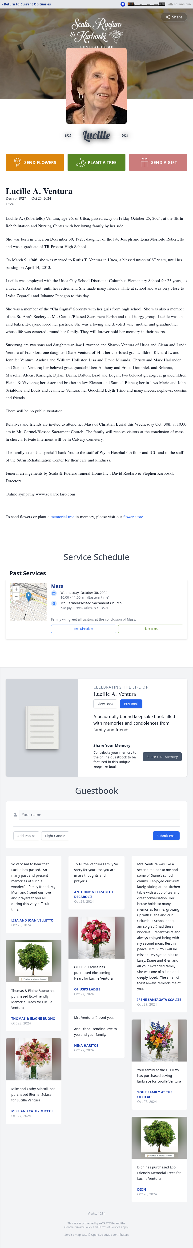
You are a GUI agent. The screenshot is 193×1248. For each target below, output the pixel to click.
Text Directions (83, 629)
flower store (133, 516)
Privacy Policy (83, 1227)
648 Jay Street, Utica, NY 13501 (84, 607)
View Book (105, 704)
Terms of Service (109, 1227)
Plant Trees (151, 629)
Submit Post (166, 835)
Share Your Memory (162, 756)
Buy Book (131, 704)
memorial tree (62, 516)
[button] (29, 597)
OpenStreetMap (101, 1235)
